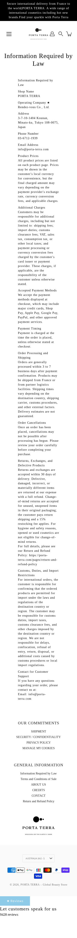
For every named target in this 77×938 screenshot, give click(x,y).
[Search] (60, 33)
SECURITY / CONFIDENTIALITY (38, 737)
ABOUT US (38, 784)
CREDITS (38, 790)
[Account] (52, 33)
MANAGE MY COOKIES (38, 748)
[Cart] (69, 33)
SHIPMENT (38, 731)
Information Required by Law (38, 773)
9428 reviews (9, 914)
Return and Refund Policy (38, 801)
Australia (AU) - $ (35, 858)
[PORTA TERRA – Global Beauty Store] (38, 34)
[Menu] (9, 34)
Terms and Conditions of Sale (38, 779)
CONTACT (39, 795)
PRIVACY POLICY (39, 742)
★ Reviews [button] (15, 901)
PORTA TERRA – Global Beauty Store (44, 884)
